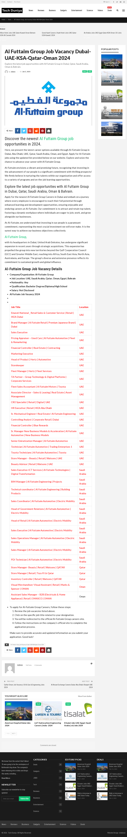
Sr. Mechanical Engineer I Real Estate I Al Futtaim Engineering (43, 413)
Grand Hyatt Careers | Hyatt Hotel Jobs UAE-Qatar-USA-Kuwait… (111, 127)
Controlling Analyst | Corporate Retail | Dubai (35, 419)
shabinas (122, 833)
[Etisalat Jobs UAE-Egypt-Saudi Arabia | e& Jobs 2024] (78, 710)
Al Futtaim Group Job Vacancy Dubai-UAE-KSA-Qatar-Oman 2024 (27, 644)
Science (90, 10)
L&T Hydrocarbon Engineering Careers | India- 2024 (112, 78)
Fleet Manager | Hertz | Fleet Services (31, 371)
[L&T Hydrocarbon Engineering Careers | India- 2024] (48, 710)
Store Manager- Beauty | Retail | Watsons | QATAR (38, 567)
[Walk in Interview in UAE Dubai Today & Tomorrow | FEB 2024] (70, 796)
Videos (100, 10)
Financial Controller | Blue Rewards (29, 425)
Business (52, 10)
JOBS (89, 71)
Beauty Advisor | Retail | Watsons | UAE (32, 464)
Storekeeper (17, 365)
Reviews (41, 10)
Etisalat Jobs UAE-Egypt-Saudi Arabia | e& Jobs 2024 (112, 96)
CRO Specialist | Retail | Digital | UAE (30, 402)
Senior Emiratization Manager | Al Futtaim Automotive (39, 440)
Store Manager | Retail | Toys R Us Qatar (32, 573)
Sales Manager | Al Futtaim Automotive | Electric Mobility (41, 549)
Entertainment (76, 10)
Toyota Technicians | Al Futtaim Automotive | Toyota (38, 452)
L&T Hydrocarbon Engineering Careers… (85, 775)
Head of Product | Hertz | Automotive (31, 359)
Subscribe (24, 799)
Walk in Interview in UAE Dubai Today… (84, 794)
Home (3, 2)
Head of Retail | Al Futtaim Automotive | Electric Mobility (41, 520)
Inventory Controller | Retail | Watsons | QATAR (36, 579)
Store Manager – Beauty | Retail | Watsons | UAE (36, 458)
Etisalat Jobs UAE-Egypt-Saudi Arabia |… (85, 785)
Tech (35, 784)
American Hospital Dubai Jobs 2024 (111, 64)
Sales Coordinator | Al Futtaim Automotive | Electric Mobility (43, 501)
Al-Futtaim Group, (16, 237)
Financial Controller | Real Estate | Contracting (35, 347)
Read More (6, 778)
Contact (9, 2)
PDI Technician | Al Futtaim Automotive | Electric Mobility (41, 559)
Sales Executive (19, 332)
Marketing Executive (22, 353)
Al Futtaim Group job (56, 138)
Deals (110, 9)
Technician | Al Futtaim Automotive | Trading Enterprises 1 (41, 446)
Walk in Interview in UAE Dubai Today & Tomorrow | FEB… (112, 113)
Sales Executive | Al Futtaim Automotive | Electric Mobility (41, 530)
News (31, 10)
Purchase (17, 2)
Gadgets (63, 10)
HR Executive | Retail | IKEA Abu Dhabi (31, 408)
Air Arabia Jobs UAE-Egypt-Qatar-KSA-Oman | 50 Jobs (103, 33)
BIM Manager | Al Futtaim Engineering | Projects (36, 481)
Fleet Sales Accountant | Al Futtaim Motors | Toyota (38, 386)
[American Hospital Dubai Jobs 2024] (18, 710)
